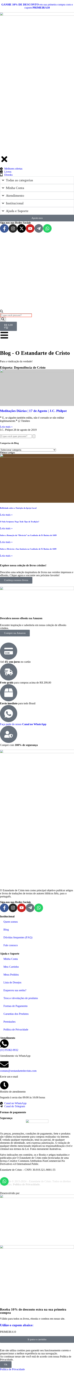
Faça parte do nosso (23, 724)
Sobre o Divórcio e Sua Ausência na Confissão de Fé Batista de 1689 (28, 549)
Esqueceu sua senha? (14, 990)
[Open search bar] (1, 311)
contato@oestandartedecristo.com (18, 1070)
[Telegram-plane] (30, 908)
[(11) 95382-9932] (4, 1043)
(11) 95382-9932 (9, 1050)
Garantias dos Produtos (16, 1013)
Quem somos (10, 921)
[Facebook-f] (4, 908)
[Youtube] (21, 908)
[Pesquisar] (34, 436)
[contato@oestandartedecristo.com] (4, 1064)
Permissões (9, 1021)
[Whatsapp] (38, 908)
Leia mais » (6, 426)
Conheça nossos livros (16, 580)
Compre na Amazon (15, 633)
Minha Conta (10, 958)
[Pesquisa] (3, 319)
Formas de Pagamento (15, 1006)
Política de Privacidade (15, 1029)
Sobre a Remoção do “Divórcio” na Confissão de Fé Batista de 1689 (28, 535)
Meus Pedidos (11, 974)
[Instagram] (13, 908)
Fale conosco (10, 945)
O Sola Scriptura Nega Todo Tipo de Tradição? (19, 522)
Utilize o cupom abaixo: (16, 1325)
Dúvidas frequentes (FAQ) (17, 937)
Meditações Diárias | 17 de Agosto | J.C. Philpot (33, 411)
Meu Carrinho (11, 966)
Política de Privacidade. (26, 1184)
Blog (6, 929)
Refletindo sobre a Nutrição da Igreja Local (18, 508)
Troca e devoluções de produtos (20, 998)
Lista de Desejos (12, 982)
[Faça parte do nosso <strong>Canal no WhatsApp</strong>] (8, 713)
